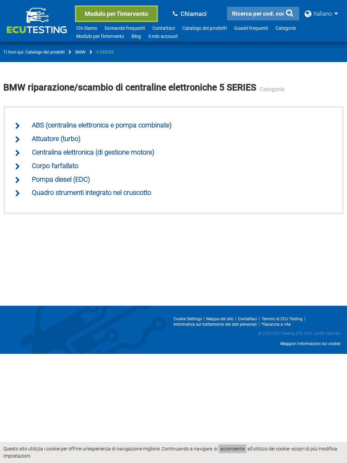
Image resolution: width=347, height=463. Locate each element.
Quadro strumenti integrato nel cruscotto (91, 193)
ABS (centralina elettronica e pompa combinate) (102, 125)
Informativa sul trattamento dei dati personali (215, 324)
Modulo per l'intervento (116, 13)
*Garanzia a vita (276, 324)
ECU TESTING (38, 25)
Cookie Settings (188, 319)
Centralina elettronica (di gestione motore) (93, 152)
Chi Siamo (86, 28)
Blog (136, 36)
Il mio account (163, 36)
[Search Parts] (290, 13)
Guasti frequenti (251, 28)
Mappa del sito (219, 319)
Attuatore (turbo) (56, 139)
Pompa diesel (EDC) (61, 179)
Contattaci (163, 28)
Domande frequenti (125, 28)
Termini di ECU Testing (282, 319)
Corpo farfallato (55, 166)
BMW (80, 52)
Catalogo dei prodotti (204, 28)
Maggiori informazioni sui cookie (310, 343)
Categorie (285, 28)
